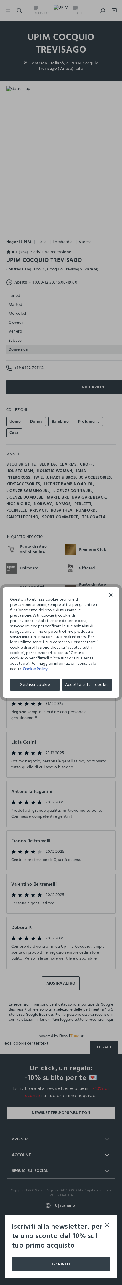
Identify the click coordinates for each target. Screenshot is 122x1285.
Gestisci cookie (35, 684)
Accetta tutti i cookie (87, 684)
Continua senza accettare (111, 595)
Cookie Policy (35, 668)
